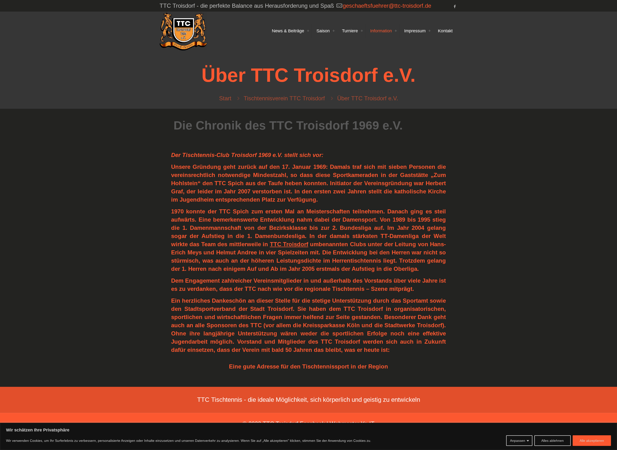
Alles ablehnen (552, 441)
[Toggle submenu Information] (395, 30)
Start (225, 98)
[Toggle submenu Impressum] (429, 30)
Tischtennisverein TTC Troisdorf (284, 98)
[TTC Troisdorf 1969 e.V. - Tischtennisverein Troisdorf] (183, 31)
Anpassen (517, 441)
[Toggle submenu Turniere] (361, 30)
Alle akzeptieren (592, 441)
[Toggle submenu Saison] (333, 30)
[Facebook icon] (454, 6)
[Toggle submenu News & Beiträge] (308, 30)
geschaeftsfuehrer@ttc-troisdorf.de (387, 5)
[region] (308, 436)
